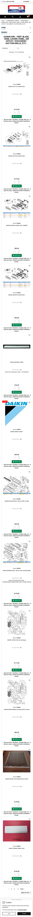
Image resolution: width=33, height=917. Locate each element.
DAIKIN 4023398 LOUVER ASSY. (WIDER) (16, 225)
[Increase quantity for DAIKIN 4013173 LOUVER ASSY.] (19, 112)
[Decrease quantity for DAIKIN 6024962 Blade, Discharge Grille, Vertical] (19, 736)
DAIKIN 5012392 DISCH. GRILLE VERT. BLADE (17, 501)
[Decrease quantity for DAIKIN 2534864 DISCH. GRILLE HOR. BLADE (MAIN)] (19, 597)
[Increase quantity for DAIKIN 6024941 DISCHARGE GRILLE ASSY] (19, 804)
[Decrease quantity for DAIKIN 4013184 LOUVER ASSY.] (19, 183)
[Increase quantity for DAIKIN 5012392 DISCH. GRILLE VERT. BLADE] (19, 526)
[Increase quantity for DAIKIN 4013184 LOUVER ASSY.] (19, 181)
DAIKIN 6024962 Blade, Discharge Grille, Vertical (16, 709)
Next (22, 889)
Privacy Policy (22, 909)
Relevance (10, 48)
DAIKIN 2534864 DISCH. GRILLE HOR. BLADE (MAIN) (17, 570)
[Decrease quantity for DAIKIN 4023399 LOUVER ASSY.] (19, 322)
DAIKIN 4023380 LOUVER (16, 362)
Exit (9, 913)
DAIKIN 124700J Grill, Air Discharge (16, 640)
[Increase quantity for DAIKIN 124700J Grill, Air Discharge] (19, 665)
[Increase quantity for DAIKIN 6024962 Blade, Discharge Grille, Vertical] (19, 735)
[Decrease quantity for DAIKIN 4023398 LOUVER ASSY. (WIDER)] (19, 252)
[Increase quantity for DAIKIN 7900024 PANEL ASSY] (19, 874)
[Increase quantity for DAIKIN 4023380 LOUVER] (19, 387)
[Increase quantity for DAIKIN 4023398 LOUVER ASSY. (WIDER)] (19, 251)
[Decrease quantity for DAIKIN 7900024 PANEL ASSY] (19, 875)
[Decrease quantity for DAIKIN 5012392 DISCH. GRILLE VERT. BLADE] (19, 528)
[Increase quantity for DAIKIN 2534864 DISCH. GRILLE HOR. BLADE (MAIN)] (19, 596)
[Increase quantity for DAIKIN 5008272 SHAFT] (19, 457)
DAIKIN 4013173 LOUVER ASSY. (16, 86)
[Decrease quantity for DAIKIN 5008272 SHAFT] (19, 458)
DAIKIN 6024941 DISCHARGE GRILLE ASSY (16, 779)
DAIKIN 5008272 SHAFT (16, 431)
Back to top (26, 893)
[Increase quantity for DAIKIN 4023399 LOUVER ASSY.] (19, 320)
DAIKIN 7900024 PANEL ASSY (17, 848)
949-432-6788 (10, 1)
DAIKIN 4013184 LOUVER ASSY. (16, 156)
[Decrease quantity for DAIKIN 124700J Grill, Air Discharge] (19, 667)
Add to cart (17, 116)
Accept (24, 913)
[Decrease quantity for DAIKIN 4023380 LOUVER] (19, 389)
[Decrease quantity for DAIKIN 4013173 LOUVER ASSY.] (19, 113)
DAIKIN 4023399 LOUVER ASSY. (16, 295)
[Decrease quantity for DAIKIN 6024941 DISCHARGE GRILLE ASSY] (19, 806)
